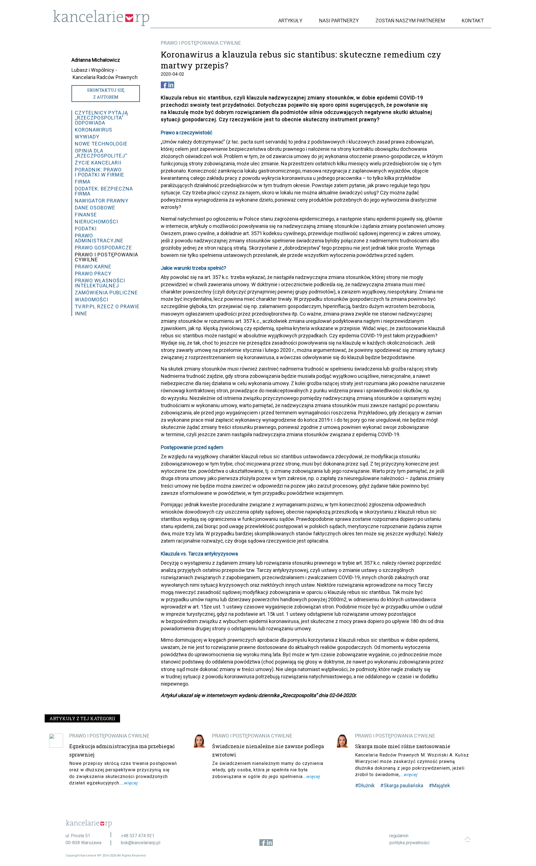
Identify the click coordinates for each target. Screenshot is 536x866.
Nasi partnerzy (339, 20)
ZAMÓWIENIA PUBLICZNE (106, 292)
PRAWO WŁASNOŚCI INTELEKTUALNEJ (100, 283)
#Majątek (439, 785)
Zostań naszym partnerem (410, 20)
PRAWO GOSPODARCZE (103, 248)
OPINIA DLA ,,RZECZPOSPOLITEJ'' (101, 153)
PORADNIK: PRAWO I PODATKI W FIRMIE (99, 172)
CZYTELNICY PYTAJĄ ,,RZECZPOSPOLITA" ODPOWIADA (101, 118)
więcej (131, 783)
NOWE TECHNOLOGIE (101, 144)
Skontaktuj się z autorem (106, 93)
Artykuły (290, 20)
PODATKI (86, 229)
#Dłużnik (365, 785)
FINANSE (86, 215)
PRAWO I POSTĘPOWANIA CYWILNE (201, 43)
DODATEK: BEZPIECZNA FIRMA (104, 191)
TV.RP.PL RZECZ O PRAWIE (107, 306)
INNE (81, 313)
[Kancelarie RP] (101, 24)
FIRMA (82, 182)
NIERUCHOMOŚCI (96, 222)
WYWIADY (87, 137)
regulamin (398, 835)
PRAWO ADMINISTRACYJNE (99, 238)
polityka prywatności (409, 842)
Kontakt (473, 20)
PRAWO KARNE (93, 266)
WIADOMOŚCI (91, 299)
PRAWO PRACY (93, 273)
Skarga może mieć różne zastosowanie (402, 746)
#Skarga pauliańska (401, 785)
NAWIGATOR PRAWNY (101, 201)
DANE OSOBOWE (95, 208)
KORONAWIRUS (93, 130)
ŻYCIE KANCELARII (98, 163)
